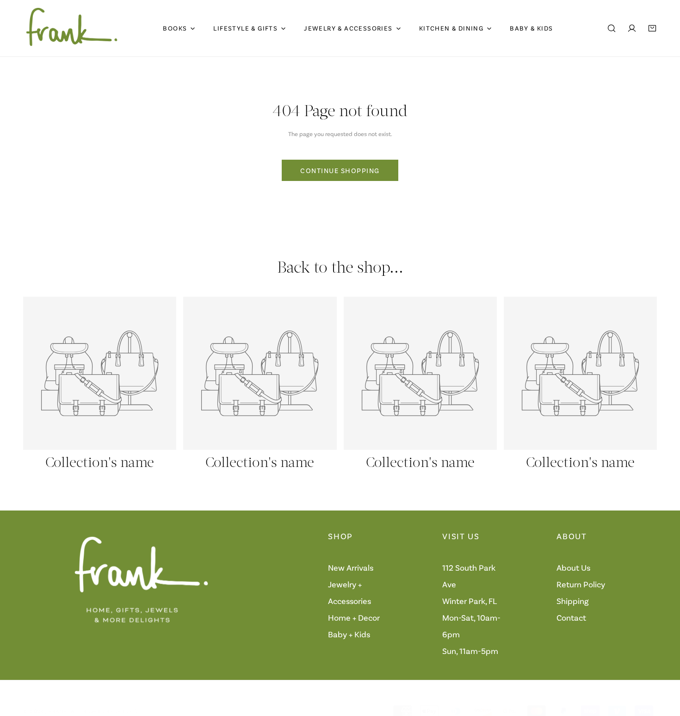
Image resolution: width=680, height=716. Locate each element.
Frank (58, 711)
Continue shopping (340, 170)
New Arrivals (350, 567)
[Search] (611, 28)
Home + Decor (354, 617)
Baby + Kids (349, 634)
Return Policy (580, 584)
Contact (571, 617)
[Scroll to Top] (663, 667)
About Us (573, 567)
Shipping (572, 601)
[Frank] (71, 28)
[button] (652, 28)
